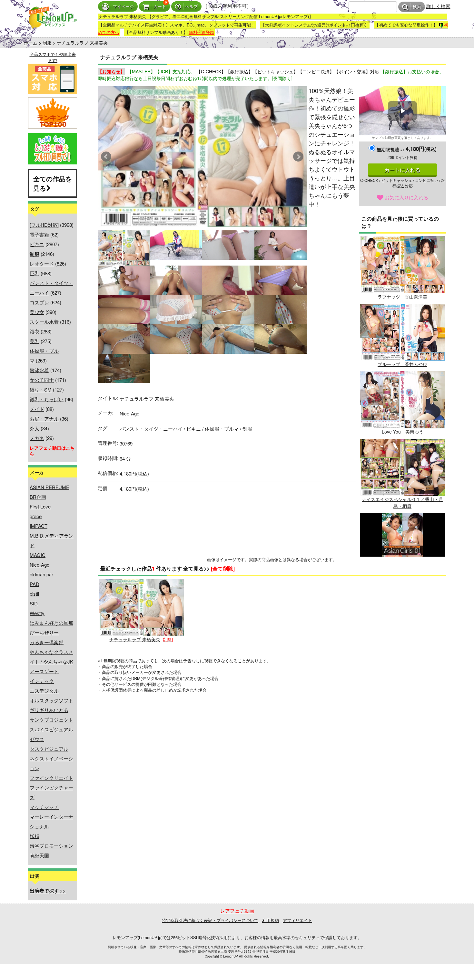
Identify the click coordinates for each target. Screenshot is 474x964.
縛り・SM (41, 389)
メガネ (37, 438)
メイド (37, 408)
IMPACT (38, 525)
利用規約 (270, 920)
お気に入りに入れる (405, 197)
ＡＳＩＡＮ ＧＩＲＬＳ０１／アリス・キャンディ (402, 576)
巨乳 (34, 273)
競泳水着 (39, 370)
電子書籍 (39, 234)
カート (159, 6)
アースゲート (44, 671)
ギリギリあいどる (49, 710)
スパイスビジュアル (51, 729)
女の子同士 (42, 379)
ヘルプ (191, 6)
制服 (47, 42)
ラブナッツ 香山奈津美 (402, 296)
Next (298, 157)
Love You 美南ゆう (402, 431)
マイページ (123, 6)
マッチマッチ (44, 806)
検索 (417, 7)
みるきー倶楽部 (47, 642)
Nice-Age (39, 564)
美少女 (37, 312)
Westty (37, 613)
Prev (106, 157)
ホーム (30, 42)
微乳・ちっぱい (47, 399)
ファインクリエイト (51, 777)
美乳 (34, 341)
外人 (34, 428)
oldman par (41, 574)
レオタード (42, 263)
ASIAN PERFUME (49, 487)
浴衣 (34, 331)
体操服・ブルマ (222, 428)
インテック (42, 680)
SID (34, 603)
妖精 (34, 836)
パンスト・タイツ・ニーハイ (151, 428)
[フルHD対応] (44, 224)
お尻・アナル (44, 418)
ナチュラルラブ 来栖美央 (134, 639)
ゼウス (37, 739)
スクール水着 (44, 321)
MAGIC (37, 554)
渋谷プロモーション (51, 845)
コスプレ (39, 302)
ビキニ (37, 244)
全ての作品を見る (52, 183)
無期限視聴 (390, 149)
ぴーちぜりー (44, 632)
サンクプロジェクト (51, 719)
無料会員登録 (201, 32)
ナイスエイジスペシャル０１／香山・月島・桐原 (402, 502)
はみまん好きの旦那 (51, 622)
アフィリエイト (297, 920)
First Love (40, 506)
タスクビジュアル (49, 748)
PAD (34, 584)
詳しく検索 (438, 6)
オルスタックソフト (51, 700)
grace (36, 516)
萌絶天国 (39, 855)
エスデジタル (44, 690)
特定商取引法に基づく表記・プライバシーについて (210, 920)
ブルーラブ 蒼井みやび (402, 364)
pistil (34, 593)
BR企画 (38, 496)
